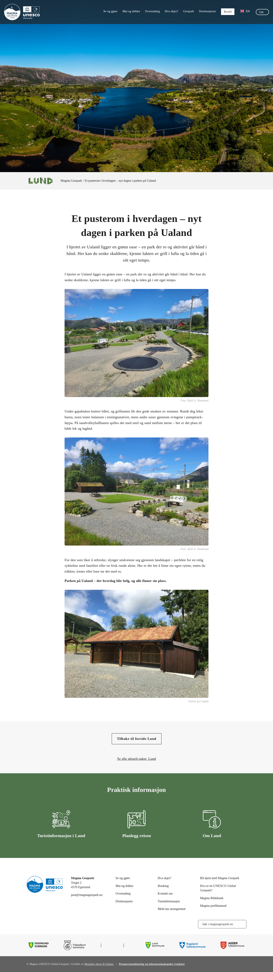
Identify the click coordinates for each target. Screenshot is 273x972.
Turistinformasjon (169, 901)
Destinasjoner (207, 11)
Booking (163, 886)
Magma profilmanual (213, 905)
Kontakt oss (165, 893)
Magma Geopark (71, 180)
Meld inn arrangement (171, 909)
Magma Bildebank (211, 898)
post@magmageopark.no (87, 895)
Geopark (188, 11)
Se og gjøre (110, 11)
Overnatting (152, 11)
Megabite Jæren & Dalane (99, 964)
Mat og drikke (131, 11)
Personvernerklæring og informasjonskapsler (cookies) (152, 964)
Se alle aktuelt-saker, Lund (136, 759)
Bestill (228, 11)
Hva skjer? (171, 11)
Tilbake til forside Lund (136, 739)
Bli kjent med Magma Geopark (219, 878)
